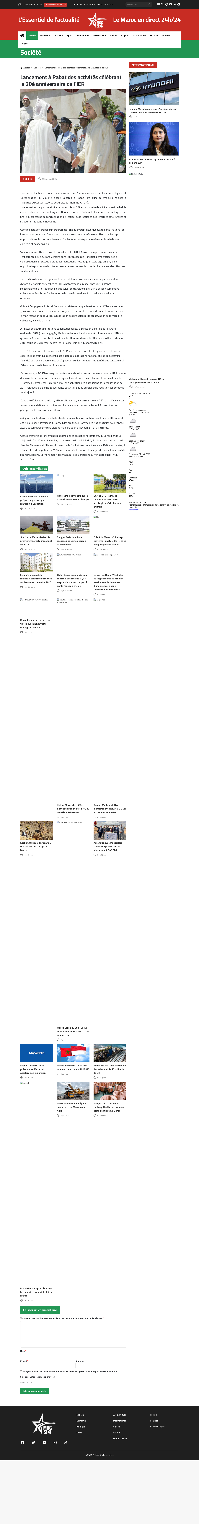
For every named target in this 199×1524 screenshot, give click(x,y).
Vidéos (113, 35)
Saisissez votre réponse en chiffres (37, 1377)
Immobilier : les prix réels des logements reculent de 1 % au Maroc (36, 1292)
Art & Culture (82, 35)
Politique (58, 35)
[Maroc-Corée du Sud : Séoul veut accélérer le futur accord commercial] (73, 923)
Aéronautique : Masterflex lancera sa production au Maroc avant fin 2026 (108, 846)
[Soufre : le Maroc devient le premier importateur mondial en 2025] (36, 525)
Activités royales (158, 1426)
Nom (23, 1351)
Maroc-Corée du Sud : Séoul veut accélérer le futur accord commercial (73, 1031)
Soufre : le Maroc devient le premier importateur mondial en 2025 (101, 4)
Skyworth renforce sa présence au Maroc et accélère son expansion (33, 1069)
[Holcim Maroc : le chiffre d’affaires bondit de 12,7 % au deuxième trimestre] (73, 700)
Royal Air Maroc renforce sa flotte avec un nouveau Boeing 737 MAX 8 (35, 624)
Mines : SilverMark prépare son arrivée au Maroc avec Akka (71, 1107)
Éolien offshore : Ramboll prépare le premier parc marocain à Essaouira (34, 500)
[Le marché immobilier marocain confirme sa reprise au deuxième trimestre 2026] (36, 562)
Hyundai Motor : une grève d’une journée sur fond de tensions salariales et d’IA (153, 111)
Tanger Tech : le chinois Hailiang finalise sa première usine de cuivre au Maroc (109, 1107)
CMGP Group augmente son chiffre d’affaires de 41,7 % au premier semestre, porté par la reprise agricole (72, 580)
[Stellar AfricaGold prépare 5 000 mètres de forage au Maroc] (36, 830)
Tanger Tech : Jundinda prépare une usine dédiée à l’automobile (71, 541)
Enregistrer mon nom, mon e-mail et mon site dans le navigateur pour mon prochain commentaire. (70, 1371)
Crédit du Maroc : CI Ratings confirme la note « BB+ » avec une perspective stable (110, 541)
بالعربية (124, 35)
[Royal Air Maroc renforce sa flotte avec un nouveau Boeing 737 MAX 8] (36, 607)
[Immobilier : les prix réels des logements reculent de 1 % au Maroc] (36, 1183)
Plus (24, 44)
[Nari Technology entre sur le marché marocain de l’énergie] (73, 483)
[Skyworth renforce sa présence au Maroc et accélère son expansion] (36, 1053)
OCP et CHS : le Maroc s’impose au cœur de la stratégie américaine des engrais (107, 501)
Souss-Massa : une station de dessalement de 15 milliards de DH (110, 1069)
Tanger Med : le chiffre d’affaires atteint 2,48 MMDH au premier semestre (110, 809)
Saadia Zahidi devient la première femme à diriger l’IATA (152, 161)
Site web (79, 1361)
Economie (45, 35)
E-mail (24, 1361)
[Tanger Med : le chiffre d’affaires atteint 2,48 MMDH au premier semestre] (110, 700)
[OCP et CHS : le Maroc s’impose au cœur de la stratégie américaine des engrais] (110, 483)
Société (32, 35)
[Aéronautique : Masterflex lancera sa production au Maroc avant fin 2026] (110, 830)
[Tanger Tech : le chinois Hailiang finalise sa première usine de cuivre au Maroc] (110, 1091)
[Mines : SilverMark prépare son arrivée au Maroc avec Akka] (73, 1091)
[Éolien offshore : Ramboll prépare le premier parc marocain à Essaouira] (36, 483)
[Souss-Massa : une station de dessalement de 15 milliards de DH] (110, 1053)
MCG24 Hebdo (139, 35)
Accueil (26, 67)
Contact (166, 35)
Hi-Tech (154, 35)
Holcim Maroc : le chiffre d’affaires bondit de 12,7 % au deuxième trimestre (73, 809)
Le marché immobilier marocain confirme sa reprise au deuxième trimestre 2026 (36, 578)
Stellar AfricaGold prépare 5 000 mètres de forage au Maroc (35, 846)
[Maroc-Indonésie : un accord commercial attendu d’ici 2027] (73, 1053)
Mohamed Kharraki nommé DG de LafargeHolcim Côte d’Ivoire (147, 381)
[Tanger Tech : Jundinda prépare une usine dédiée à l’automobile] (73, 525)
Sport (69, 35)
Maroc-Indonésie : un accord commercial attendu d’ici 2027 (73, 1067)
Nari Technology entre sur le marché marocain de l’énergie (73, 497)
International (99, 35)
